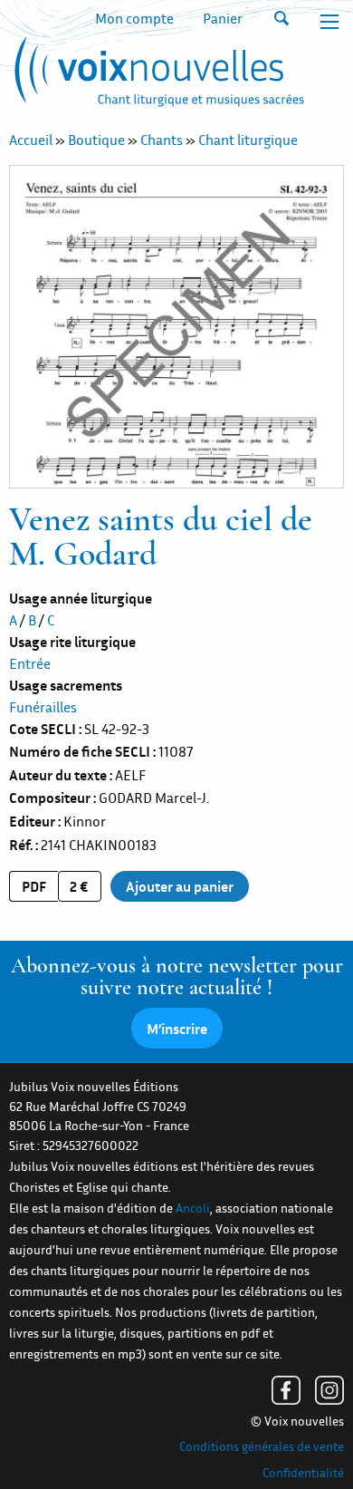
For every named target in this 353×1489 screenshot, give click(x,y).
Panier (223, 18)
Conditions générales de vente (261, 1446)
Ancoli (193, 1208)
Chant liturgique (248, 140)
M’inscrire (177, 1029)
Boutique (96, 140)
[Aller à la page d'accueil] (156, 75)
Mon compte (134, 18)
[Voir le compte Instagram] (329, 1390)
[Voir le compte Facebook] (286, 1390)
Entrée (30, 663)
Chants (161, 140)
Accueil (30, 140)
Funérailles (43, 707)
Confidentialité (303, 1473)
